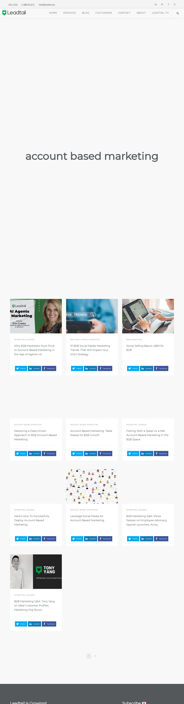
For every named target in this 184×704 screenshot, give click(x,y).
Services (69, 12)
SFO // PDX (13, 4)
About (141, 12)
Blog (86, 12)
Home (53, 12)
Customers (103, 12)
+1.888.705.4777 (28, 4)
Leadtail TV (160, 12)
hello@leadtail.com (47, 4)
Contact (124, 12)
